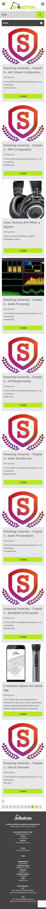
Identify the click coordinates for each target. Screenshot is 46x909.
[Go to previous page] (3, 801)
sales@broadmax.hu (23, 850)
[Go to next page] (40, 807)
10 (37, 807)
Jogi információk (30, 826)
